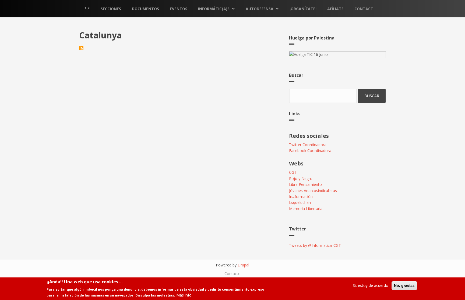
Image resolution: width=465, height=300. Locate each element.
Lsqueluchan (300, 202)
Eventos (178, 8)
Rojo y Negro (300, 178)
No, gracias (404, 285)
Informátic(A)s (214, 8)
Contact (363, 8)
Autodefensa (259, 8)
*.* (87, 8)
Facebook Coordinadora (310, 150)
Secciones (111, 8)
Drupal (243, 265)
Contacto (232, 273)
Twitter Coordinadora (307, 144)
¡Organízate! (303, 8)
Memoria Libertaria (305, 208)
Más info (184, 295)
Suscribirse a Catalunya (81, 48)
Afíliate (335, 8)
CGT (293, 172)
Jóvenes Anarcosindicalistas (313, 190)
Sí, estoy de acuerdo (370, 285)
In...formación (301, 196)
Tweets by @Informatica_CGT (315, 245)
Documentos (145, 8)
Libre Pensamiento (305, 184)
